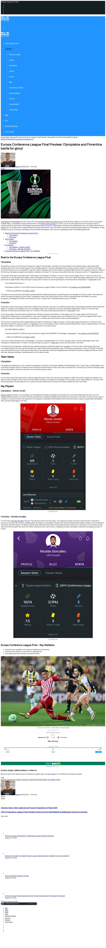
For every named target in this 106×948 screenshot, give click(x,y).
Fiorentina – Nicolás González (19, 249)
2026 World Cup (12, 43)
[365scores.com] (5, 21)
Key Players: (9, 245)
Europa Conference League (11, 139)
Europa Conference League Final (50, 222)
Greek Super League (48, 224)
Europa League (14, 93)
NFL (6, 121)
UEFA (58, 780)
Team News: (9, 239)
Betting (7, 920)
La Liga (11, 60)
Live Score (9, 132)
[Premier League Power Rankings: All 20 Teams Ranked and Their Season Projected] (16, 894)
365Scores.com (55, 766)
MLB (6, 912)
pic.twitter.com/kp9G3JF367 (88, 333)
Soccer (8, 49)
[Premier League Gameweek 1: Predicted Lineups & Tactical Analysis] (16, 834)
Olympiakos (5, 222)
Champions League (16, 87)
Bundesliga (13, 65)
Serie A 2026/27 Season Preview (17, 876)
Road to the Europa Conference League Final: (21, 233)
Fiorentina (24, 139)
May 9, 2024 (30, 291)
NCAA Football (11, 126)
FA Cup (11, 99)
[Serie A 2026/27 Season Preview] (16, 874)
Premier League (15, 54)
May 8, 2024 (30, 337)
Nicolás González (17, 521)
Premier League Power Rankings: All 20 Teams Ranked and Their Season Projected (35, 896)
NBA (6, 115)
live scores (52, 774)
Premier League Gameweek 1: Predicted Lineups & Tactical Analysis (29, 836)
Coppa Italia (13, 110)
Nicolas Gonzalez (40, 780)
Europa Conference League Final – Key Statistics (22, 251)
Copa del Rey (14, 104)
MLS (10, 82)
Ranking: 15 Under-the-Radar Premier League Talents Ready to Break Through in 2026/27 (37, 856)
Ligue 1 (11, 76)
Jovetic (31, 780)
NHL (6, 914)
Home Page (5, 137)
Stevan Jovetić (6, 395)
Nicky (18, 167)
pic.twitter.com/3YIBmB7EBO (80, 287)
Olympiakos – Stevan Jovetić (19, 247)
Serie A (11, 71)
